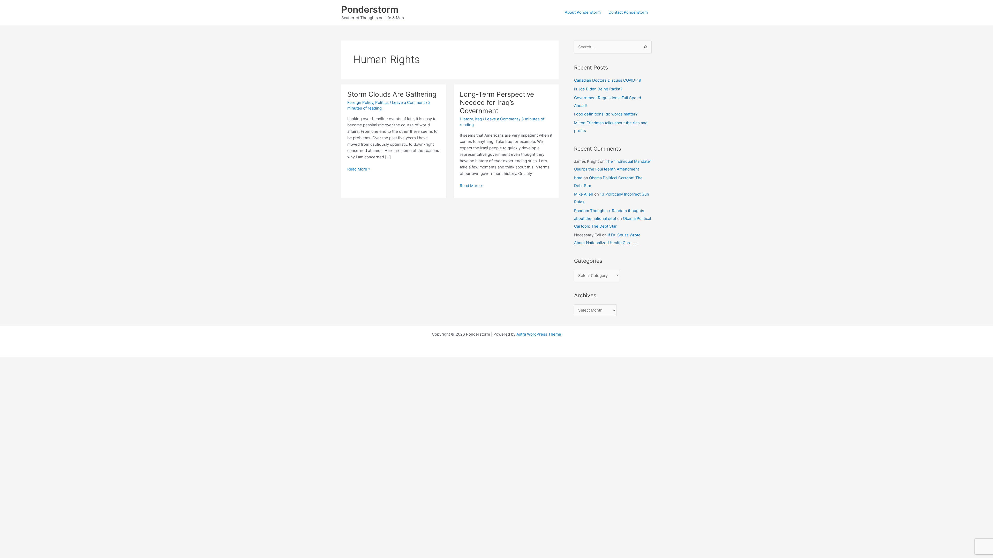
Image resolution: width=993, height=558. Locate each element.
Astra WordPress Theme (538, 334)
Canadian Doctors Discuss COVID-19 (607, 80)
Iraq (478, 119)
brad (578, 177)
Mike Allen (583, 194)
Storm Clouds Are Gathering (392, 94)
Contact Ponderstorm (628, 12)
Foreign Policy (360, 102)
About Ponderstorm (583, 12)
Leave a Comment (408, 102)
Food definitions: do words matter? (606, 114)
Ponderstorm (369, 9)
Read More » (358, 169)
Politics (382, 102)
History (466, 119)
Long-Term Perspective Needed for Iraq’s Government (497, 102)
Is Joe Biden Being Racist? (598, 89)
